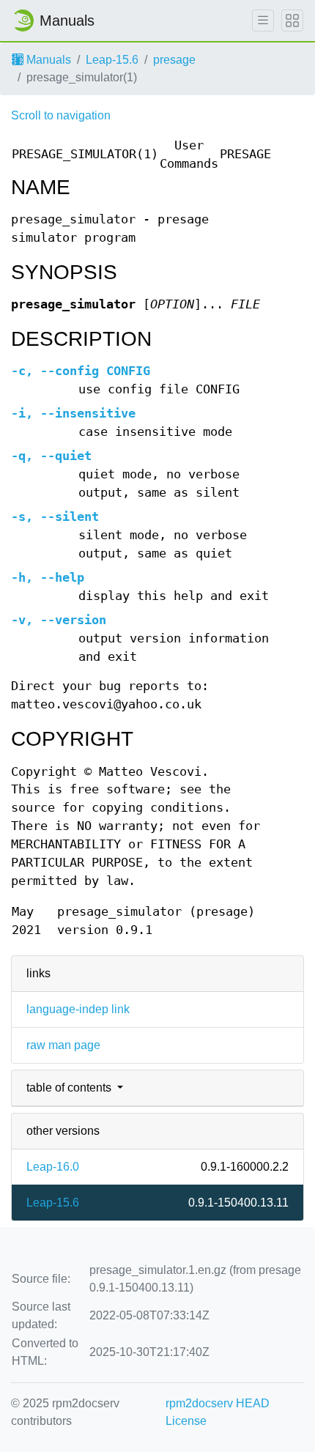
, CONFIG (80, 371)
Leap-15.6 (112, 59)
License (186, 1421)
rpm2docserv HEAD (218, 1403)
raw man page (63, 1045)
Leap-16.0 (52, 1166)
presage (174, 59)
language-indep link (78, 1009)
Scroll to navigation (61, 115)
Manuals (47, 59)
